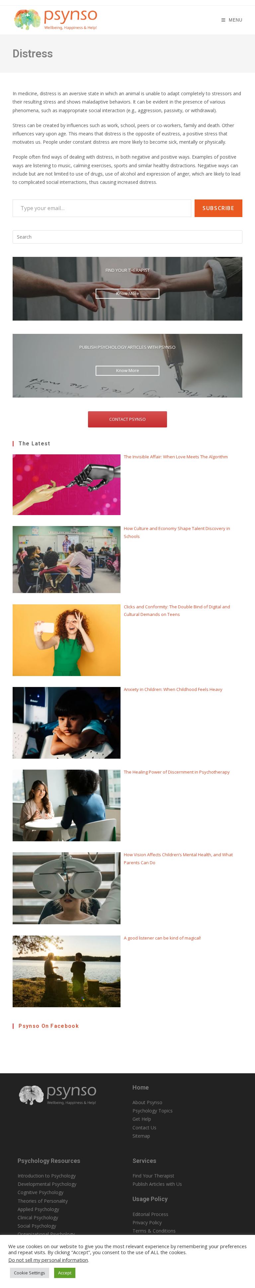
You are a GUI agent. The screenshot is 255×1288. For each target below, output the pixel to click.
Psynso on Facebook (49, 1026)
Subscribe (218, 208)
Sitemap (141, 1136)
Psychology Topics (152, 1110)
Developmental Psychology (47, 1184)
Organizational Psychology (46, 1234)
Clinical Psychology (38, 1217)
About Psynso (147, 1102)
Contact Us (144, 1127)
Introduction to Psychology (47, 1176)
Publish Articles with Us (157, 1184)
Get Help (141, 1119)
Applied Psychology (38, 1209)
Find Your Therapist (153, 1176)
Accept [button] (64, 1273)
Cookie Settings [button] (29, 1273)
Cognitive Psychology (40, 1192)
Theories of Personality (43, 1201)
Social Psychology (37, 1226)
